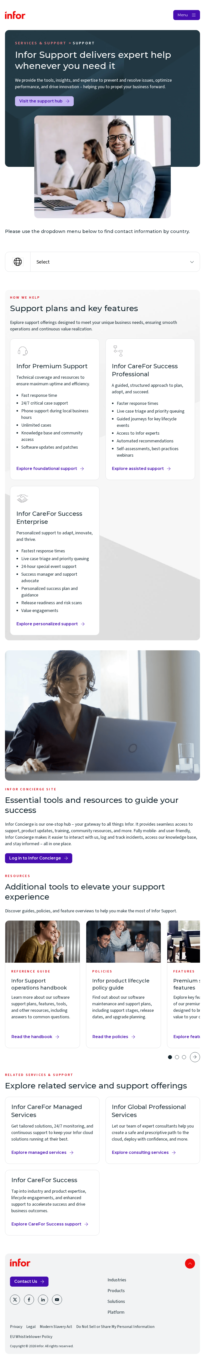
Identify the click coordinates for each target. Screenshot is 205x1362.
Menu (183, 15)
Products (116, 1291)
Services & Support (41, 43)
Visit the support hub (40, 102)
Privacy (16, 1326)
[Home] (15, 15)
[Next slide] (195, 1057)
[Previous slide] (159, 1057)
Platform (116, 1312)
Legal (31, 1326)
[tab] (170, 1057)
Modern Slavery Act (56, 1326)
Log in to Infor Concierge (35, 859)
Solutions (116, 1301)
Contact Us (25, 1281)
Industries (117, 1280)
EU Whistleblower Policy (31, 1336)
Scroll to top (190, 1264)
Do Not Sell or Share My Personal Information (115, 1326)
